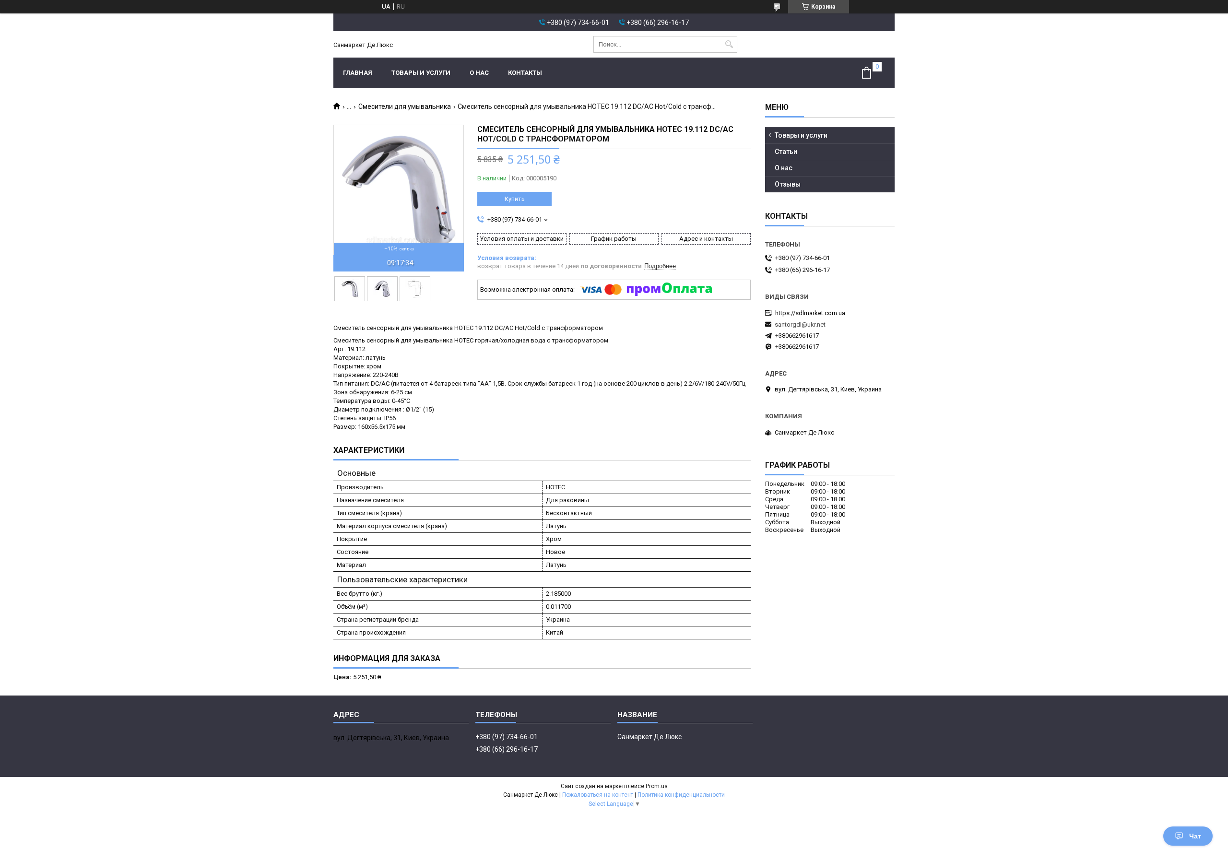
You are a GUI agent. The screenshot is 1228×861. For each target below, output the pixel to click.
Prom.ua (657, 786)
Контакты (525, 72)
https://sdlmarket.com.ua (810, 313)
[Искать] (728, 44)
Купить (515, 198)
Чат (1195, 836)
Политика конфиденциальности (681, 794)
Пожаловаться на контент (597, 794)
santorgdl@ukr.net (800, 324)
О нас (479, 72)
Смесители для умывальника (404, 106)
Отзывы (788, 184)
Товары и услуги (420, 72)
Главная (357, 72)
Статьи (786, 151)
